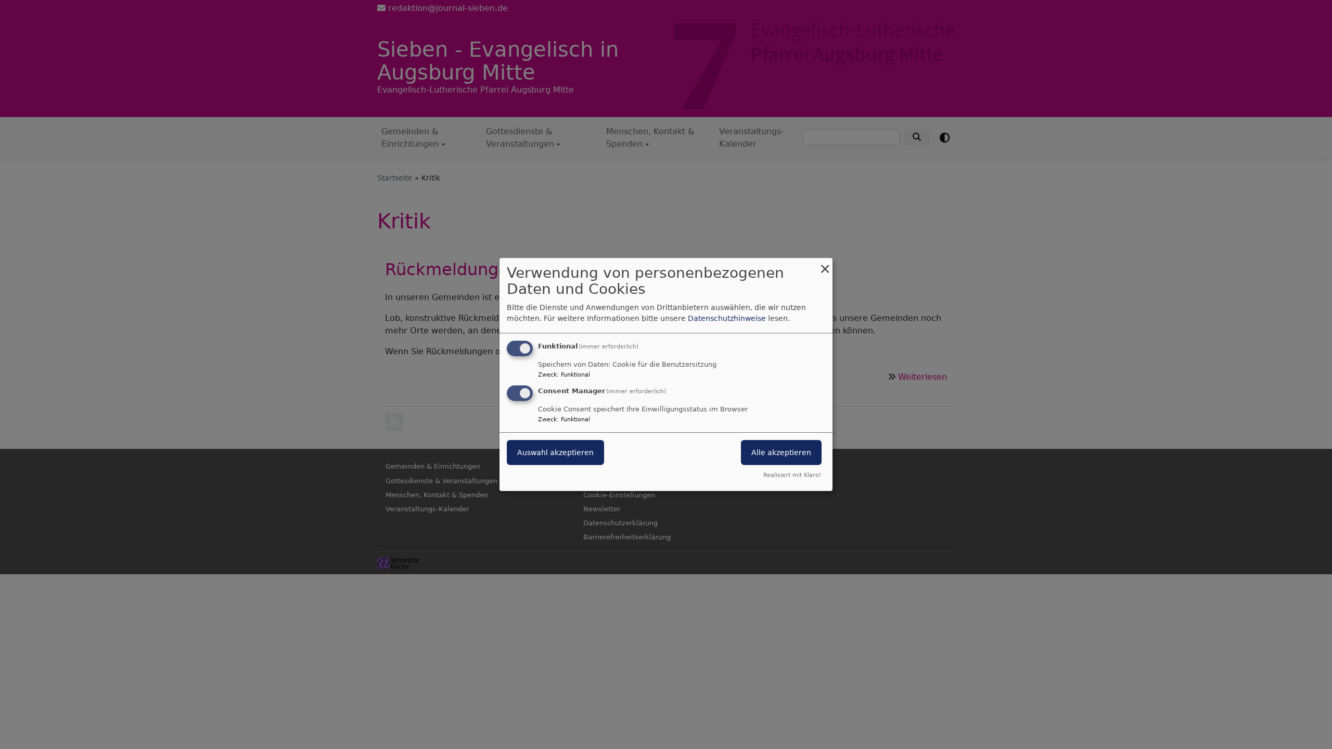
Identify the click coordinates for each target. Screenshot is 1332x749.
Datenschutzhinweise (727, 318)
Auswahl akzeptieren (555, 452)
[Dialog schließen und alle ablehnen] (824, 264)
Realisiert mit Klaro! (792, 475)
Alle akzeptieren (781, 452)
